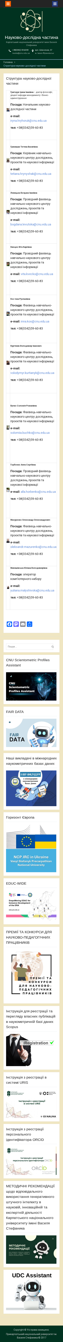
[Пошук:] (30, 646)
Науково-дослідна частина (31, 37)
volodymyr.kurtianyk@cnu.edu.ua (32, 373)
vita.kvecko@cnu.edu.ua (37, 274)
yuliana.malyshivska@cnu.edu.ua (32, 590)
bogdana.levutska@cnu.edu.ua (30, 224)
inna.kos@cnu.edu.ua (35, 321)
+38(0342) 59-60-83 (20, 50)
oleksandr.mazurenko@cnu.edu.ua (33, 547)
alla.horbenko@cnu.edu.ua (38, 491)
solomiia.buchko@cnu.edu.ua (30, 432)
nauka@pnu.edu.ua (21, 53)
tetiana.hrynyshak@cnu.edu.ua (30, 173)
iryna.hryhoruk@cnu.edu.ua (28, 120)
